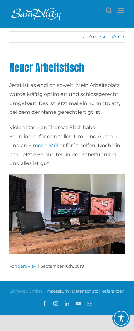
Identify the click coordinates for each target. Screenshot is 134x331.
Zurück (97, 37)
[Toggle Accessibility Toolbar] (121, 318)
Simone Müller (46, 145)
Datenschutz (85, 290)
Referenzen (113, 290)
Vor (116, 37)
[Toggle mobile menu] (121, 10)
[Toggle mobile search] (109, 10)
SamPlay (27, 265)
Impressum (57, 290)
